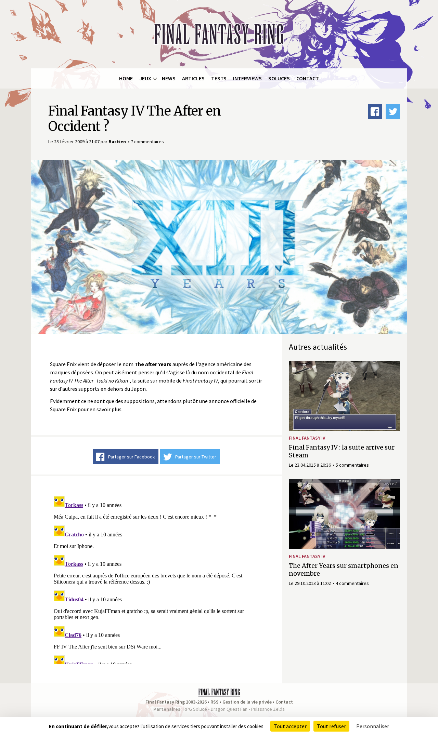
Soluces (279, 78)
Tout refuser (331, 726)
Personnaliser (372, 726)
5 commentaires (352, 465)
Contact (307, 78)
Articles (193, 78)
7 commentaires (147, 141)
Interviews (247, 78)
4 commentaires (352, 583)
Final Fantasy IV (307, 438)
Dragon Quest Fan (229, 709)
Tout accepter (290, 726)
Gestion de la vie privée (247, 702)
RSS (214, 702)
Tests (219, 78)
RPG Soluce (195, 709)
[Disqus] (156, 578)
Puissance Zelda (268, 709)
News (169, 78)
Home (126, 78)
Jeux (145, 78)
